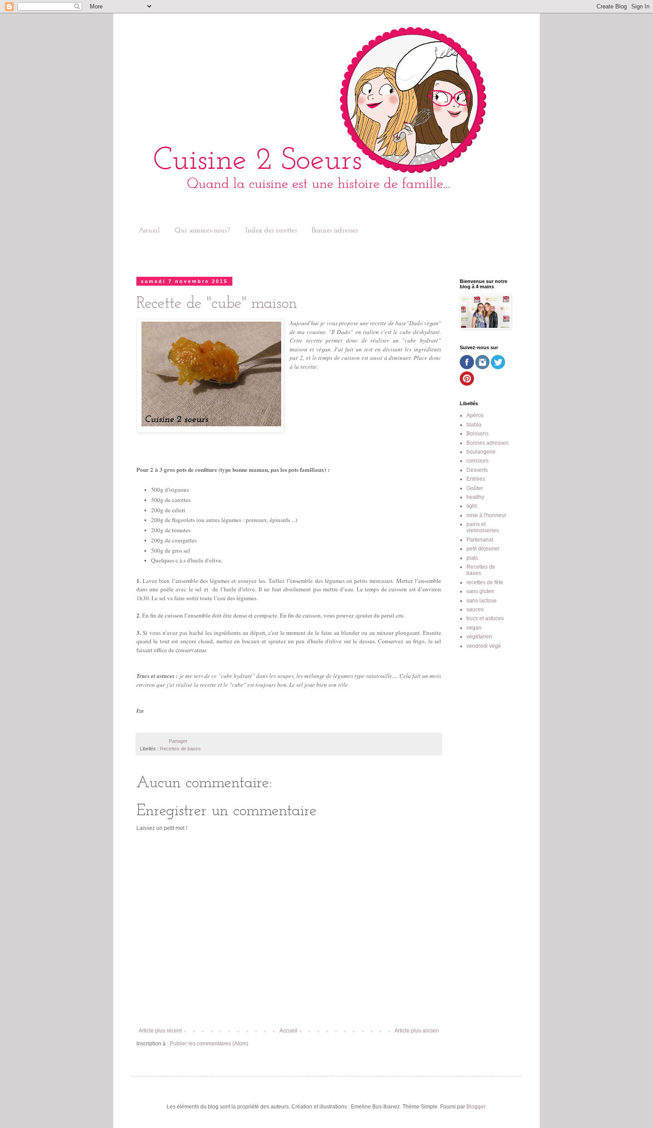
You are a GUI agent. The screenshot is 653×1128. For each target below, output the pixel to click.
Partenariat (479, 540)
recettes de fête (484, 582)
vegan (474, 628)
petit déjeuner (483, 549)
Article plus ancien (416, 1031)
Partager (178, 741)
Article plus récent (160, 1031)
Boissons (477, 433)
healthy (475, 497)
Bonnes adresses (335, 230)
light (471, 506)
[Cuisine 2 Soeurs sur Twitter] (498, 367)
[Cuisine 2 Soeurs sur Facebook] (467, 367)
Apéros (475, 415)
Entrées (475, 479)
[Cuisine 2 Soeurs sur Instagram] (482, 367)
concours (477, 461)
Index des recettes (271, 230)
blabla (474, 425)
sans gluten (480, 591)
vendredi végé (483, 646)
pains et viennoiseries (482, 527)
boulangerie (481, 452)
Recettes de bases (180, 748)
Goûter (474, 488)
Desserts (477, 470)
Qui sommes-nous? (202, 230)
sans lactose (481, 601)
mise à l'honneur (486, 515)
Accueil (149, 230)
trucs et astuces (485, 618)
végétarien (479, 637)
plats (472, 558)
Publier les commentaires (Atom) (209, 1043)
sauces (475, 609)
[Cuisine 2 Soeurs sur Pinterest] (467, 384)
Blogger (475, 1107)
